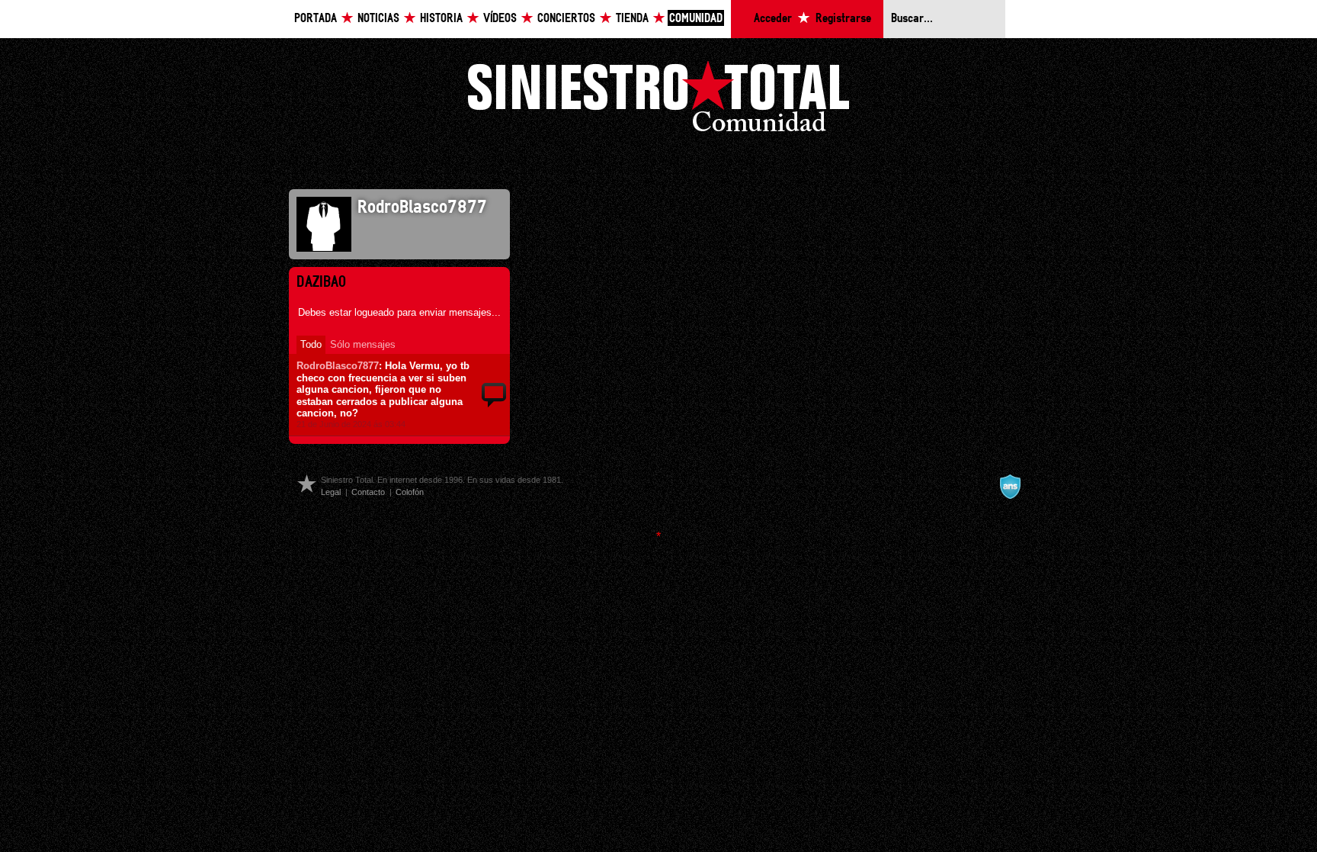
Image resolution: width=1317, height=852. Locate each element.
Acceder (773, 18)
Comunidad (696, 18)
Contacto (368, 492)
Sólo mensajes (363, 344)
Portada (315, 18)
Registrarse (843, 18)
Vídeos (500, 18)
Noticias (378, 18)
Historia (441, 18)
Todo (311, 344)
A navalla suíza (1010, 486)
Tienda (632, 18)
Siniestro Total (658, 100)
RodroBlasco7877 (337, 365)
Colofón (410, 492)
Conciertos (566, 18)
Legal (331, 492)
